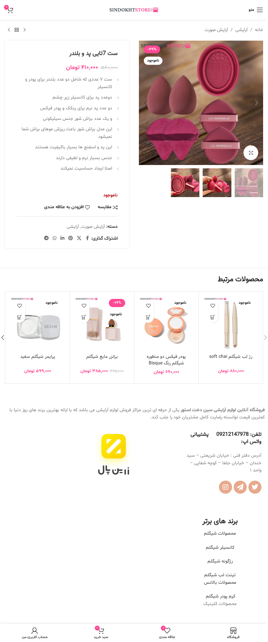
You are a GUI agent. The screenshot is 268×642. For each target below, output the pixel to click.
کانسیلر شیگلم (220, 547)
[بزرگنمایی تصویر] (250, 152)
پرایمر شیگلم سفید (37, 356)
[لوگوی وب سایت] (134, 10)
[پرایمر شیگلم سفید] (37, 324)
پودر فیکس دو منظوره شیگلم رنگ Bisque (166, 360)
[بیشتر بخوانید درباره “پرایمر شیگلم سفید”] (19, 317)
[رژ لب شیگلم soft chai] (231, 324)
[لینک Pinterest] (70, 238)
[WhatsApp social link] (55, 238)
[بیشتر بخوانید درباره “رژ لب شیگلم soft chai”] (212, 317)
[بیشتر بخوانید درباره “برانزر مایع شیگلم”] (84, 317)
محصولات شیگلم (220, 533)
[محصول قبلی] (24, 30)
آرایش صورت (216, 30)
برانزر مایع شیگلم (102, 356)
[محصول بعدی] (9, 30)
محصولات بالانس (220, 582)
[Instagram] (225, 487)
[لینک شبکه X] (79, 238)
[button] (256, 102)
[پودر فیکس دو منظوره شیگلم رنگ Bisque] (166, 324)
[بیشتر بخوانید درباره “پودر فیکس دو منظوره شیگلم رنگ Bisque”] (148, 317)
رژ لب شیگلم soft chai (230, 356)
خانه (259, 30)
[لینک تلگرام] (46, 238)
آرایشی (241, 30)
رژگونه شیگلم (220, 561)
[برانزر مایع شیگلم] (102, 324)
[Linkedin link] (62, 238)
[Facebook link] (87, 238)
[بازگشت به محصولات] (17, 30)
